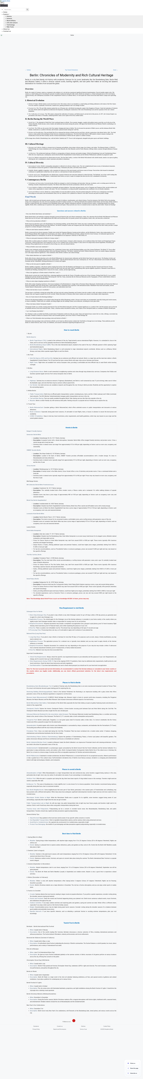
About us (6, 29)
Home (5, 12)
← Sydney (28, 70)
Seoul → (115, 70)
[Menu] (2, 3)
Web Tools (10, 27)
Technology (11, 25)
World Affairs (11, 20)
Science (9, 18)
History (9, 16)
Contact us (7, 31)
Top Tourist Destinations (71, 70)
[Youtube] (73, 1020)
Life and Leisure (12, 22)
